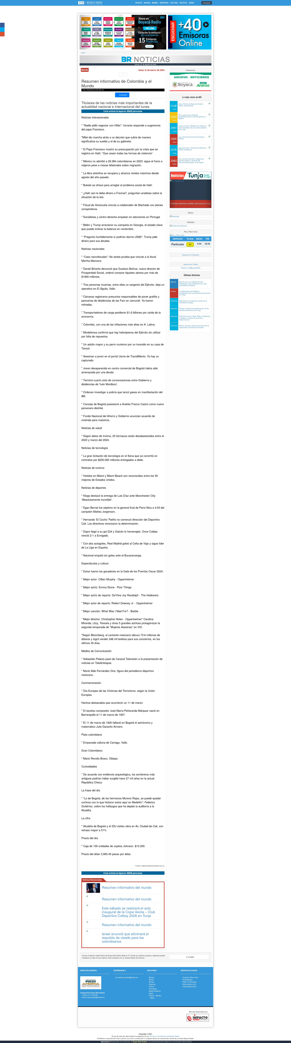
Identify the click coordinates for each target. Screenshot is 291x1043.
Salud (151, 993)
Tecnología (153, 989)
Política (151, 995)
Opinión (158, 995)
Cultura (151, 986)
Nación (151, 979)
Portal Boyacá (187, 979)
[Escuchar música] (189, 32)
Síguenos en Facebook (190, 255)
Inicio (83, 53)
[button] (86, 32)
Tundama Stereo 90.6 (190, 977)
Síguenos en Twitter (190, 264)
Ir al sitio (190, 956)
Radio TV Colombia (189, 982)
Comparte (123, 95)
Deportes (152, 984)
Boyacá (151, 977)
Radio (152, 998)
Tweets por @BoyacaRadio (190, 268)
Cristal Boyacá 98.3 (189, 986)
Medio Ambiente (155, 991)
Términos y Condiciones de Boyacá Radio (164, 1036)
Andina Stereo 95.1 (189, 984)
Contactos (206, 3)
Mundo (151, 982)
